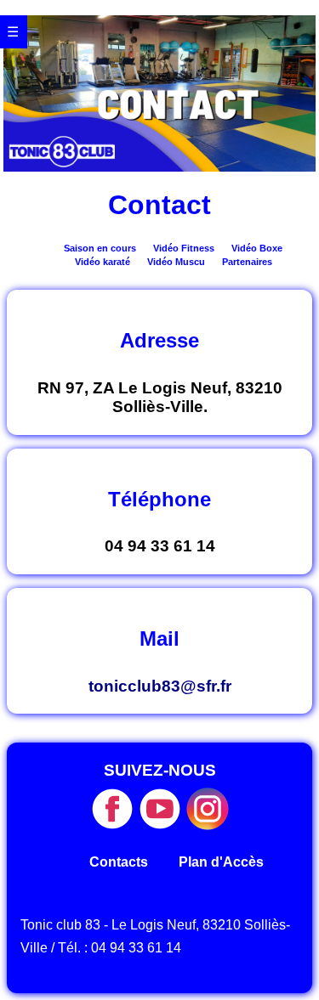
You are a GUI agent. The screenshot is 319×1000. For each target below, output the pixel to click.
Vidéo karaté (102, 262)
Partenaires (247, 262)
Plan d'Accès (221, 862)
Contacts (118, 862)
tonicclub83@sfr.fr (159, 686)
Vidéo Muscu (176, 262)
